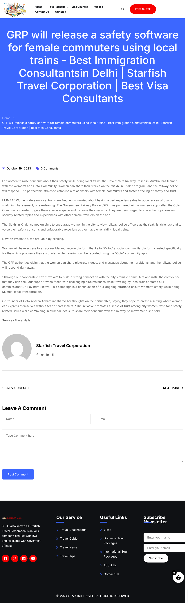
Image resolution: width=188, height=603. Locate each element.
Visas (107, 530)
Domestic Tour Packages (114, 540)
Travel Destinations (73, 530)
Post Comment (18, 474)
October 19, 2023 (18, 168)
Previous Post (17, 388)
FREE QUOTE (143, 9)
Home (6, 118)
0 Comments (49, 168)
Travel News (68, 547)
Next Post (171, 388)
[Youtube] (33, 558)
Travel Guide (68, 538)
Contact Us (42, 11)
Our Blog (60, 11)
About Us (110, 565)
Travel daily (23, 320)
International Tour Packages (116, 554)
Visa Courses (79, 6)
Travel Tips (67, 556)
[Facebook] (5, 558)
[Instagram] (14, 558)
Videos (98, 6)
